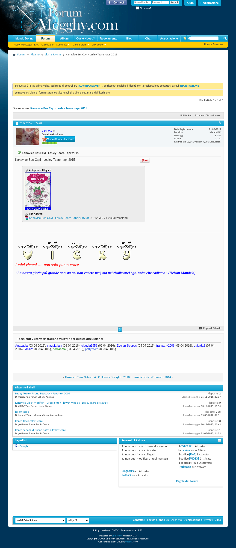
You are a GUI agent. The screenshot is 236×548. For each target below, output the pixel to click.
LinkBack (184, 115)
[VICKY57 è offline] (27, 136)
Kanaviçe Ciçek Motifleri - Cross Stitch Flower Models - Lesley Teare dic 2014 (61, 402)
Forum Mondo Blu (158, 519)
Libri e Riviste (53, 54)
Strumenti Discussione (206, 115)
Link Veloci (97, 44)
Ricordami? (145, 8)
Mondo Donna (24, 38)
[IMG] (192, 454)
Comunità (61, 44)
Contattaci (139, 519)
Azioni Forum (79, 44)
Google (24, 446)
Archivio (176, 519)
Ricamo (35, 54)
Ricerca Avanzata (213, 44)
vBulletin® (117, 536)
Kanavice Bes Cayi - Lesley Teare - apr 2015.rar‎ (59, 218)
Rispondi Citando (212, 328)
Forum (45, 38)
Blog (129, 38)
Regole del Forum (187, 481)
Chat (148, 38)
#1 (219, 122)
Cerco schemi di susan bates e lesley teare (40, 430)
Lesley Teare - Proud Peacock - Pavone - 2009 (42, 393)
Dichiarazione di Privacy (198, 519)
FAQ (36, 44)
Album (64, 38)
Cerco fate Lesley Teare (29, 421)
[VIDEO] (194, 458)
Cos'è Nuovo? (85, 38)
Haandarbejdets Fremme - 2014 (152, 377)
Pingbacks (128, 471)
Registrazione (210, 3)
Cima (218, 519)
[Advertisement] (96, 68)
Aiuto (190, 3)
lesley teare (22, 411)
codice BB (186, 446)
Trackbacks (184, 467)
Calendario (47, 44)
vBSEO (128, 542)
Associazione (169, 38)
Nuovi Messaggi (23, 44)
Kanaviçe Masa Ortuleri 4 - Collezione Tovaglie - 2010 (97, 377)
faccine (186, 450)
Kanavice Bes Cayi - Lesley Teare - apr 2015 (58, 108)
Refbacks (127, 475)
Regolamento (108, 38)
